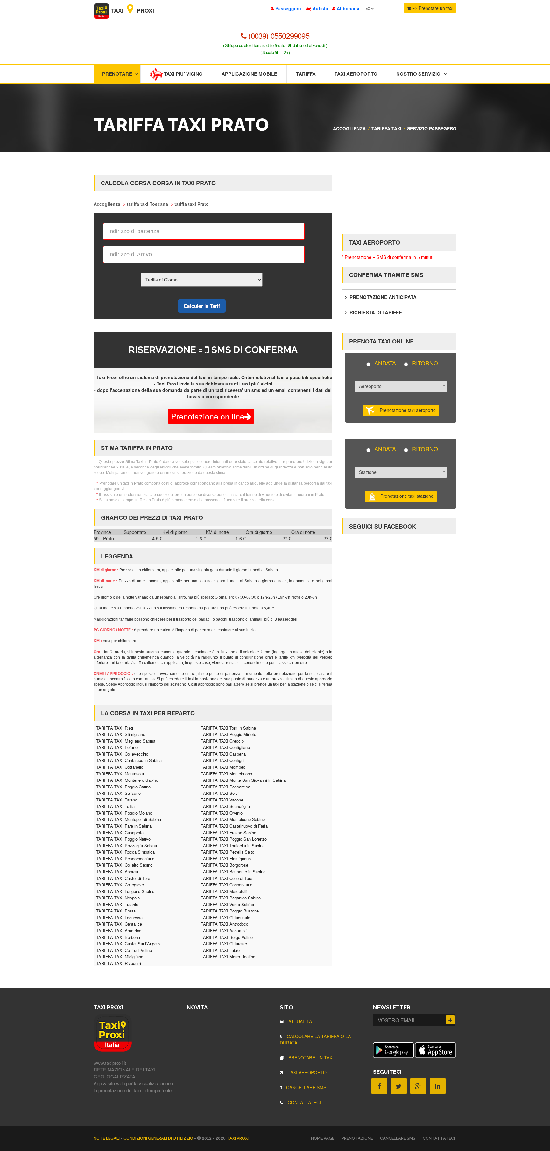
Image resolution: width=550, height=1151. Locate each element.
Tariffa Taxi (386, 128)
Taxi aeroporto (356, 73)
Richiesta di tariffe (375, 312)
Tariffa (306, 73)
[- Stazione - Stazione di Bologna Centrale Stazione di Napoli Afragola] (401, 474)
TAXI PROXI (238, 1138)
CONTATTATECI (303, 1102)
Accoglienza (349, 128)
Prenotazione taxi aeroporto (405, 410)
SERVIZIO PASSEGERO (431, 128)
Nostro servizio (418, 73)
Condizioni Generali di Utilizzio (158, 1138)
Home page (322, 1138)
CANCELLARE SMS (305, 1087)
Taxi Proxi (131, 10)
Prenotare (117, 73)
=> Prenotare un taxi (432, 8)
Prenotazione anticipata (382, 297)
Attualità (299, 1021)
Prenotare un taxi (310, 1057)
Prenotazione (357, 1138)
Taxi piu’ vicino (183, 73)
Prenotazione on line (207, 416)
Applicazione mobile (249, 73)
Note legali (107, 1138)
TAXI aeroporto (306, 1072)
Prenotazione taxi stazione (405, 495)
